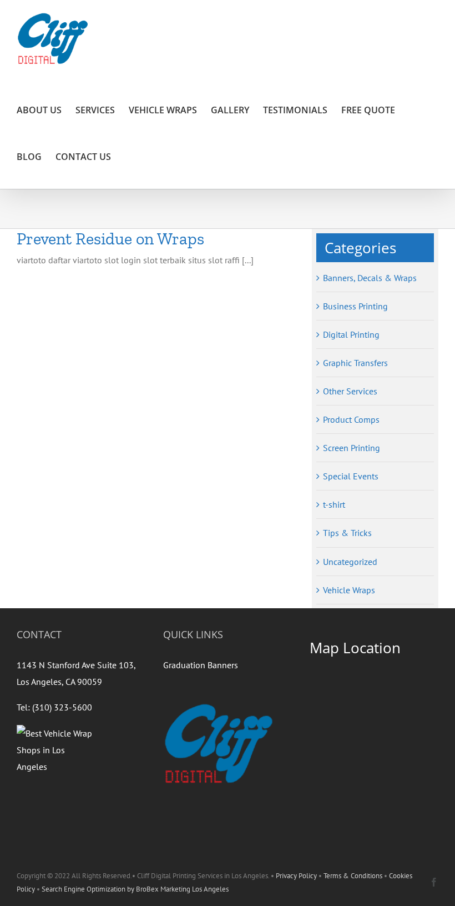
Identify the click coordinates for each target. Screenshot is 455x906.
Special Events (350, 476)
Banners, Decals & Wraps (370, 277)
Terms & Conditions (352, 875)
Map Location (355, 647)
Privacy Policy (296, 875)
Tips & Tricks (347, 532)
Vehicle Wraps (349, 589)
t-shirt (334, 504)
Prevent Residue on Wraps (110, 239)
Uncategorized (350, 561)
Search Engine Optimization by (89, 889)
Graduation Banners (200, 664)
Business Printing (355, 306)
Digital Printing (351, 334)
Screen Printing (351, 447)
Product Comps (351, 419)
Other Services (350, 391)
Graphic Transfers (355, 362)
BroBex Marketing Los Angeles (182, 889)
